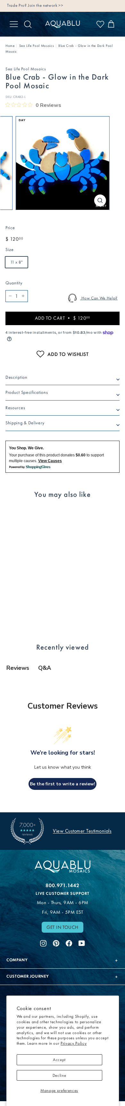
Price (10, 227)
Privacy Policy (74, 1043)
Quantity (13, 283)
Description (16, 377)
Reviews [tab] (17, 668)
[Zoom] (100, 200)
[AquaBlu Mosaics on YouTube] (82, 942)
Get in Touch (62, 927)
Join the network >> (45, 5)
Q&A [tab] (44, 668)
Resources (15, 407)
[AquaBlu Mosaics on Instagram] (43, 942)
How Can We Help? (99, 298)
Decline (59, 1075)
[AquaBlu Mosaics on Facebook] (69, 942)
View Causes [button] (50, 461)
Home (10, 46)
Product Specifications (26, 392)
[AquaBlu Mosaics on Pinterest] (56, 942)
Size (9, 249)
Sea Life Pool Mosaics (36, 46)
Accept (59, 1059)
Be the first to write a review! (62, 784)
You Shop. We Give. (26, 448)
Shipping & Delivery (24, 423)
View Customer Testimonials (82, 831)
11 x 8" (16, 262)
